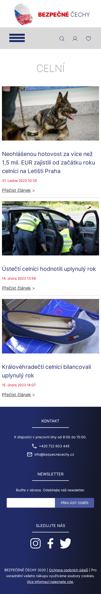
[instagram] (35, 543)
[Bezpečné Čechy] (50, 13)
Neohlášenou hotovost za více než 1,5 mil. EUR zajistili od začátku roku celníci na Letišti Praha (48, 162)
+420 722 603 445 (54, 446)
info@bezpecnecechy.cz (54, 454)
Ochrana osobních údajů (68, 570)
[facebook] (50, 543)
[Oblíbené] (88, 39)
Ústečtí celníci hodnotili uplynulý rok (49, 268)
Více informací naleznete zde (50, 582)
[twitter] (65, 543)
